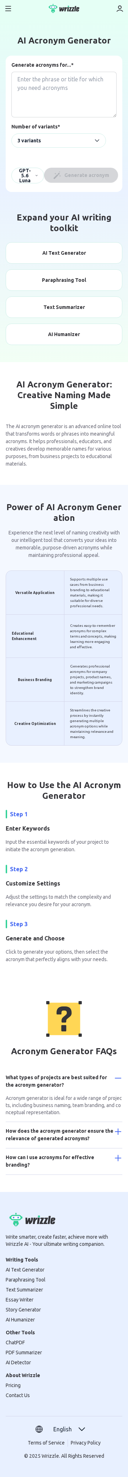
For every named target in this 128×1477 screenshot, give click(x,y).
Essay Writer (19, 1300)
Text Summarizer (24, 1290)
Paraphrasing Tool (26, 1280)
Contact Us (18, 1395)
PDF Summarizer (24, 1352)
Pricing (13, 1385)
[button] (70, 1429)
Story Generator (23, 1310)
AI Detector (18, 1362)
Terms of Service (46, 1443)
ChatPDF (15, 1342)
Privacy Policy (86, 1443)
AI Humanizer (20, 1320)
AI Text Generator (25, 1270)
